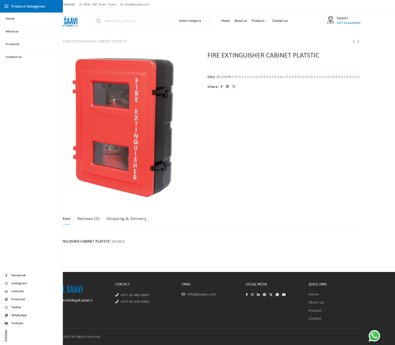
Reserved (93, 337)
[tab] (88, 219)
